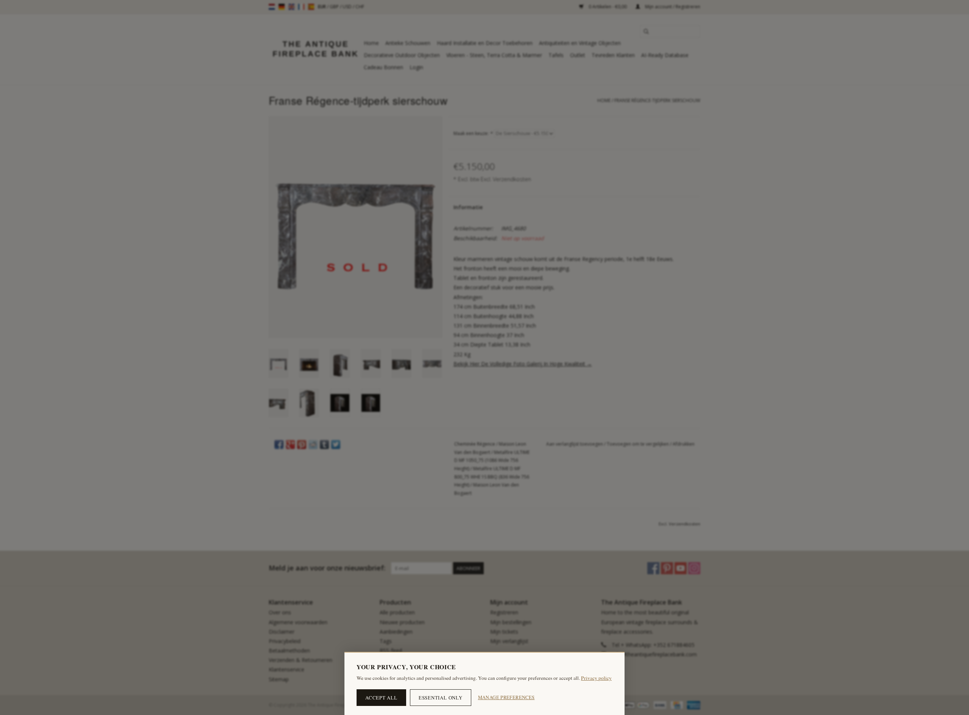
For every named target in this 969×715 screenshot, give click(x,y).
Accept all (381, 697)
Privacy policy (596, 678)
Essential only (441, 697)
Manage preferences (506, 697)
